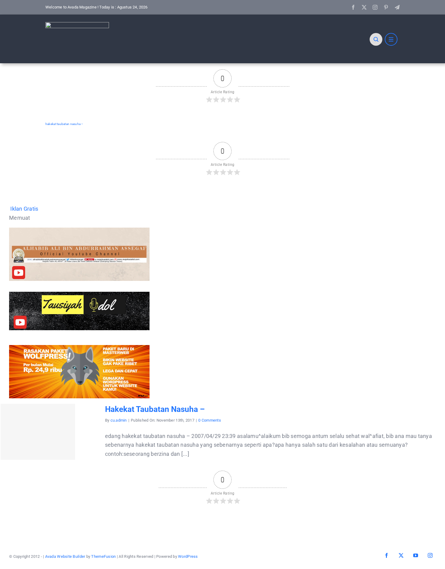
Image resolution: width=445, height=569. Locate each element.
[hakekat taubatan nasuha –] (38, 432)
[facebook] (353, 7)
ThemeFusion (103, 556)
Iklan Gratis (24, 209)
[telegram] (397, 7)
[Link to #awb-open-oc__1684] (391, 39)
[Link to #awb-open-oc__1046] (376, 39)
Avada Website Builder (65, 556)
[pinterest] (386, 7)
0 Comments (209, 420)
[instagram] (375, 7)
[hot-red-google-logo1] (77, 24)
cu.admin (118, 420)
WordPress (188, 556)
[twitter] (364, 7)
